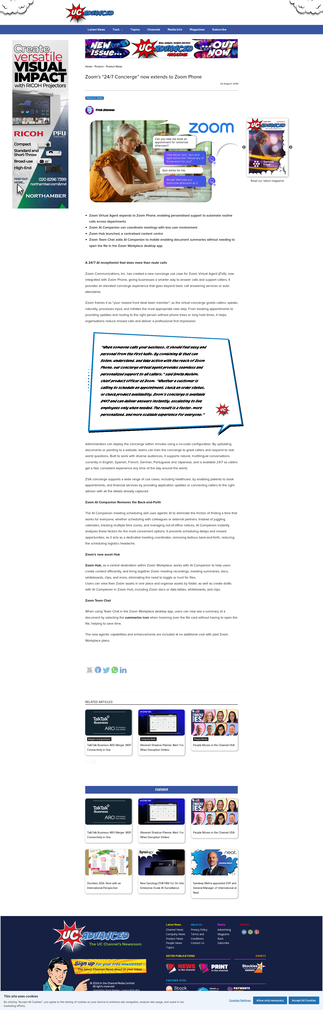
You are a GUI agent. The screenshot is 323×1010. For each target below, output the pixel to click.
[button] (234, 29)
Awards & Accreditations (98, 878)
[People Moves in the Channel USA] (214, 723)
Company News (148, 739)
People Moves (200, 739)
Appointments (200, 878)
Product (99, 66)
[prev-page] (87, 761)
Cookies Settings (240, 1000)
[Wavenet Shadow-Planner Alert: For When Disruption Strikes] (161, 723)
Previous (244, 147)
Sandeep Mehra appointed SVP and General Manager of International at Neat (215, 888)
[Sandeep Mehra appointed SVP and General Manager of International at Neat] (214, 862)
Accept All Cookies (304, 1000)
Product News (114, 66)
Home (88, 66)
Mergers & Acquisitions (99, 739)
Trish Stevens (105, 110)
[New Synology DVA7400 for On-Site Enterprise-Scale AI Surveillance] (161, 862)
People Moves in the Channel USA (214, 745)
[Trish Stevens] (90, 110)
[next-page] (93, 761)
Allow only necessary (270, 1000)
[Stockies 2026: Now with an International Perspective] (108, 862)
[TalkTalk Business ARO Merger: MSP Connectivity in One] (108, 723)
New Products (147, 878)
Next (291, 147)
